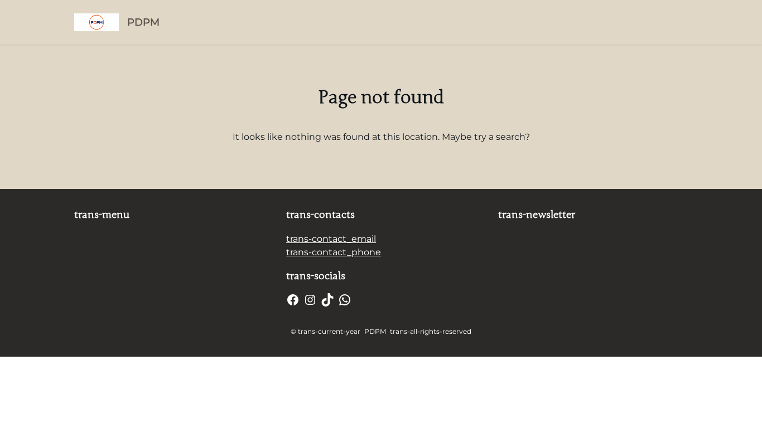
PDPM (143, 22)
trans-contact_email (331, 239)
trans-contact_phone (333, 252)
